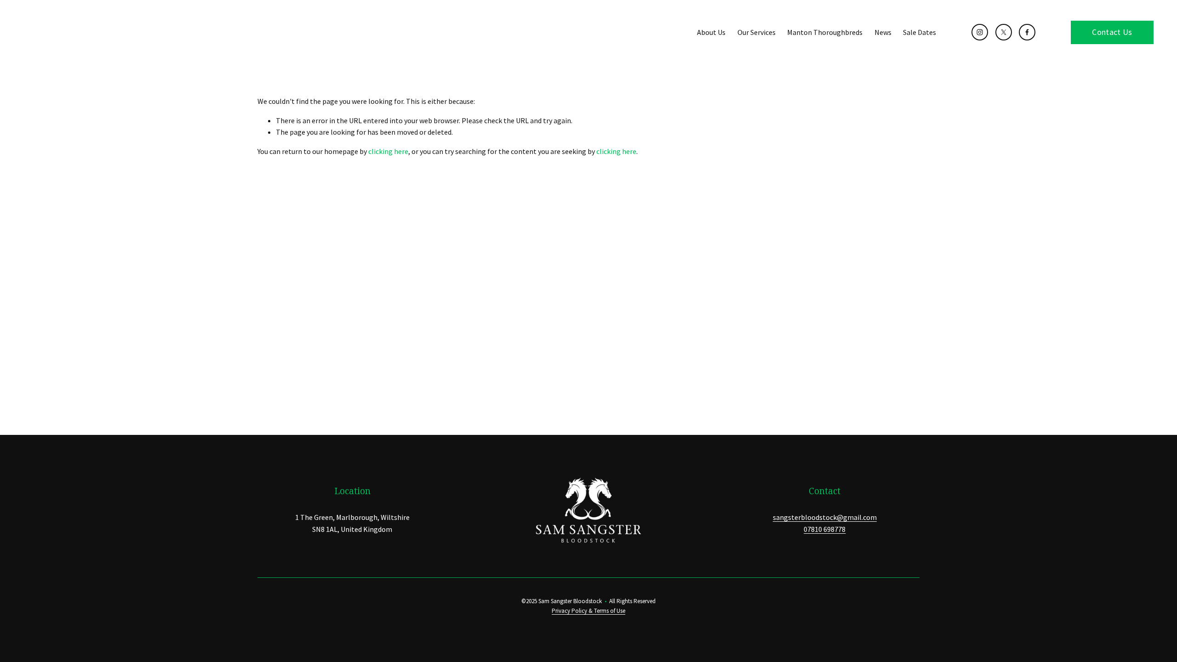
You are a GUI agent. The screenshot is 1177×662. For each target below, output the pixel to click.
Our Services (756, 32)
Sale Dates (919, 32)
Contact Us (1112, 32)
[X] (1003, 32)
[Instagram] (979, 32)
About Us (711, 32)
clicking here (388, 151)
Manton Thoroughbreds (825, 32)
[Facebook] (1027, 32)
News (882, 32)
